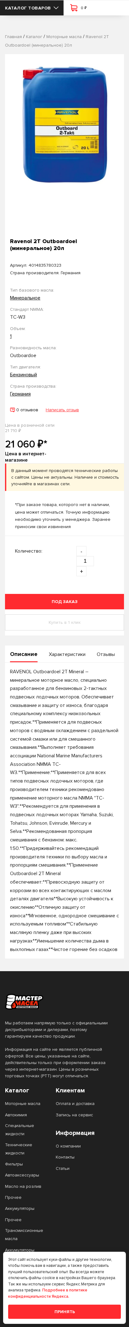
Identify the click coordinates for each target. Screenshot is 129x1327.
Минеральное (25, 298)
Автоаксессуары (22, 1175)
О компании (68, 1146)
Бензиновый (23, 375)
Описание (24, 654)
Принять (64, 1311)
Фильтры (14, 1164)
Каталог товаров (28, 8)
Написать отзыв (62, 410)
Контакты (65, 1157)
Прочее (13, 1197)
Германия (20, 394)
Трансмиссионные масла (24, 1234)
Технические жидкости (18, 1149)
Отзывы (106, 654)
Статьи (63, 1168)
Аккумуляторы (19, 1208)
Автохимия (16, 1115)
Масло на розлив (23, 1186)
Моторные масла (22, 1103)
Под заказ (65, 601)
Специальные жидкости (19, 1129)
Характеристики (67, 654)
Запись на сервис (74, 1115)
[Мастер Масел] (59, 1002)
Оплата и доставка (75, 1103)
